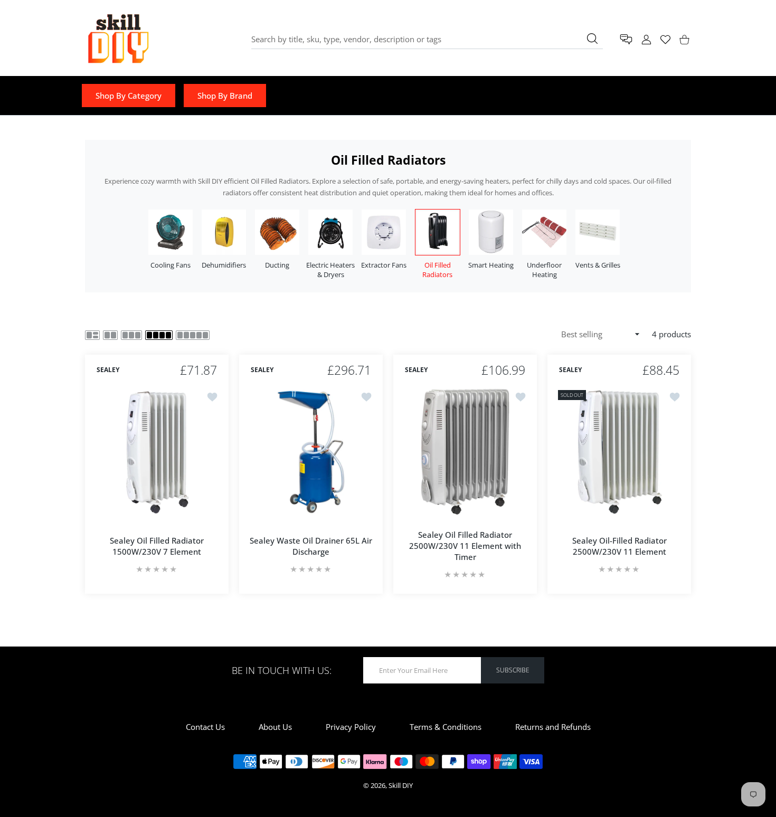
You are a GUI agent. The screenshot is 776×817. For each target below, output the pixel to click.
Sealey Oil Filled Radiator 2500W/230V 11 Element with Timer (465, 545)
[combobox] (427, 39)
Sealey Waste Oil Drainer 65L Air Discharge (311, 546)
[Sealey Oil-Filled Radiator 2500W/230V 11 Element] (619, 451)
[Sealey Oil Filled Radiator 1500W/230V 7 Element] (156, 451)
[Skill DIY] (117, 39)
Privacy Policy (351, 726)
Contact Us (205, 726)
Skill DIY (401, 785)
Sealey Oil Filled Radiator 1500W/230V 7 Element (157, 546)
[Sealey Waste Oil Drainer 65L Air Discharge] (310, 451)
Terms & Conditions (445, 726)
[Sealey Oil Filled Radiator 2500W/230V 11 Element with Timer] (465, 451)
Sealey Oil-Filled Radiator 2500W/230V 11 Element (619, 546)
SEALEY (108, 370)
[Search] (592, 38)
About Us (275, 726)
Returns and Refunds (553, 726)
